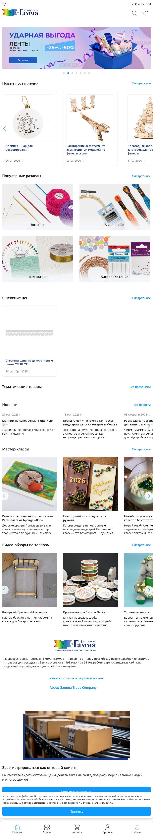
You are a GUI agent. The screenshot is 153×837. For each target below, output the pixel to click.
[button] (64, 73)
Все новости (142, 405)
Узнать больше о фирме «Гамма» (77, 678)
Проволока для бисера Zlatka (84, 612)
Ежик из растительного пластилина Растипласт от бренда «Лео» (28, 518)
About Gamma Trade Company (73, 687)
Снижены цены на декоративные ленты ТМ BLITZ (29, 362)
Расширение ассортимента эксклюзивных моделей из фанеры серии (86, 149)
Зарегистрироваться (76, 792)
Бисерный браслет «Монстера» (24, 612)
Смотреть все (141, 83)
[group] (76, 48)
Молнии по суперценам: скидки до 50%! (27, 422)
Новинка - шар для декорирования (19, 147)
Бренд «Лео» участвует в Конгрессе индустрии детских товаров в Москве (90, 422)
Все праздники (140, 387)
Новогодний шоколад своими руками (85, 518)
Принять (76, 811)
